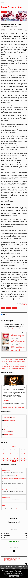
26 (7, 460)
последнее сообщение (6, 417)
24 (24, 458)
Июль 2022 (14, 446)
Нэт (12, 426)
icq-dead (15, 475)
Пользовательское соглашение (9, 559)
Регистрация (12, 328)
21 (14, 458)
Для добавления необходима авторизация (14, 407)
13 (10, 456)
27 (10, 460)
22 (17, 458)
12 (7, 456)
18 (3, 458)
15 (17, 456)
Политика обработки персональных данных (12, 558)
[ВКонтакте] (2, 314)
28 (14, 460)
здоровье (14, 307)
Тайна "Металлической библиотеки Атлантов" (12, 359)
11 (3, 456)
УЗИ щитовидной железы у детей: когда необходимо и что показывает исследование (18, 341)
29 (17, 460)
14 (14, 456)
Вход (18, 328)
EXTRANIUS (4, 485)
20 (10, 458)
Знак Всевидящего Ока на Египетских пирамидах (13, 366)
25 (3, 460)
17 (24, 456)
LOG (12, 436)
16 (21, 456)
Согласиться (14, 576)
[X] (4, 314)
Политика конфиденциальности (10, 560)
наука (3, 307)
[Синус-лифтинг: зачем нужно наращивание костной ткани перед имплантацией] (5, 338)
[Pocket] (6, 314)
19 (7, 458)
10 (24, 453)
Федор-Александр (14, 541)
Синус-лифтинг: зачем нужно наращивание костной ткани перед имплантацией (17, 335)
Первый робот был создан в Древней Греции (12, 368)
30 (21, 460)
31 (24, 460)
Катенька (13, 417)
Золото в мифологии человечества (10, 364)
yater (12, 431)
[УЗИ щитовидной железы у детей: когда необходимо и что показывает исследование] (5, 344)
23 (21, 458)
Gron (20, 500)
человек (8, 307)
